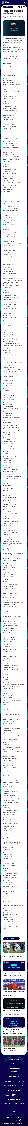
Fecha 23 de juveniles (9, 954)
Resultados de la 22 (9, 1048)
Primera (8, 6)
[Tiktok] (16, 1120)
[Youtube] (18, 1117)
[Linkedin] (13, 1120)
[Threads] (9, 1120)
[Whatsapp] (21, 1117)
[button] (24, 2)
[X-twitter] (11, 1117)
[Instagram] (15, 1117)
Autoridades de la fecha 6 (11, 1029)
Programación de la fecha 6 (11, 1010)
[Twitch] (20, 1120)
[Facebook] (8, 1117)
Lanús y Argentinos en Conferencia (13, 991)
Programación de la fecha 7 (11, 973)
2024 (9, 44)
